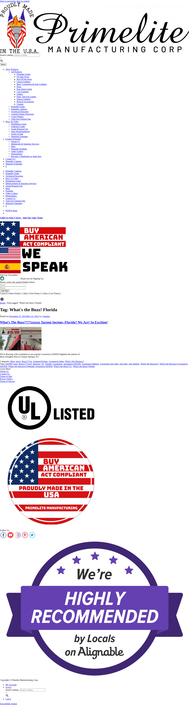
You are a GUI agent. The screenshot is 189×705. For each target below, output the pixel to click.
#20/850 (8, 364)
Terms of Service (7, 381)
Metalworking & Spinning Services (21, 183)
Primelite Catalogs (19, 109)
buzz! (18, 361)
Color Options (17, 116)
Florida (48, 364)
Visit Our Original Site (21, 119)
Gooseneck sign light (109, 364)
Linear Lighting (23, 82)
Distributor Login (18, 124)
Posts (19, 87)
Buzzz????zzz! (25, 364)
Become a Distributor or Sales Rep (26, 156)
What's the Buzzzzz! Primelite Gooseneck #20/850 (30, 366)
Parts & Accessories (25, 101)
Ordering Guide (18, 126)
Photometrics (16, 154)
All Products (16, 72)
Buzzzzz (36, 364)
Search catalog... (7, 55)
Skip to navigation (8, 1)
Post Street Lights (24, 89)
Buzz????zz (27, 361)
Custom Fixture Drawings (22, 114)
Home (2, 303)
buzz (16, 364)
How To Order (12, 121)
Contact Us (10, 159)
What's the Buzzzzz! (149, 364)
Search (8, 687)
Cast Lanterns (23, 92)
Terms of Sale (17, 134)
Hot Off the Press (24, 79)
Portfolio (9, 191)
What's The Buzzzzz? (74, 361)
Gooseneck (57, 364)
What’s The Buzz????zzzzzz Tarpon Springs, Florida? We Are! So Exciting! (54, 322)
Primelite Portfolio (19, 149)
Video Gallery (17, 151)
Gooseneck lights (56, 361)
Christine (46, 316)
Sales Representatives (20, 131)
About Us (15, 141)
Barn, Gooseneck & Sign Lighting (32, 84)
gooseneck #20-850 (72, 364)
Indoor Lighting (23, 99)
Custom (20, 104)
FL (43, 364)
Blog (13, 146)
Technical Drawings (20, 111)
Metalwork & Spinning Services (25, 144)
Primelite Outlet (23, 74)
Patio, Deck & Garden (26, 97)
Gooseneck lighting (90, 364)
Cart (8, 699)
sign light (123, 364)
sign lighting (134, 364)
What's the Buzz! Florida (84, 366)
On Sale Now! (23, 77)
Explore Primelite (13, 139)
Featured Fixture (40, 361)
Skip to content (23, 1)
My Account (11, 685)
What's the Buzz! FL (63, 366)
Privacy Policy (6, 379)
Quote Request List (19, 129)
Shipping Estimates (19, 136)
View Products (12, 69)
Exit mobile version (8, 704)
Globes (20, 94)
